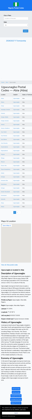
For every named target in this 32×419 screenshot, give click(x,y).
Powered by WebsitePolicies (8, 416)
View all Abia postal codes (9, 265)
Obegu (2, 158)
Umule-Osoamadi (5, 191)
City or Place (7, 15)
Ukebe (2, 173)
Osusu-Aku (4, 165)
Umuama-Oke (4, 180)
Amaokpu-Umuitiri (5, 109)
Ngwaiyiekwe (4, 150)
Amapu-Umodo (5, 121)
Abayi (2, 98)
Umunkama (4, 195)
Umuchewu (4, 184)
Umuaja (3, 177)
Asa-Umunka (4, 143)
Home (2, 82)
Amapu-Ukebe (4, 117)
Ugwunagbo (16, 98)
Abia (7, 82)
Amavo (3, 124)
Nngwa (3, 154)
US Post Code (16, 392)
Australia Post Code (16, 399)
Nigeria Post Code (16, 403)
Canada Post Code (16, 396)
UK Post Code (16, 388)
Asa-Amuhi (4, 132)
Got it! (16, 413)
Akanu (2, 102)
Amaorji (3, 113)
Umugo (3, 188)
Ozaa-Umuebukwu (5, 169)
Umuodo (3, 199)
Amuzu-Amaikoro (5, 128)
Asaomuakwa (4, 147)
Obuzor (3, 162)
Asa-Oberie (4, 139)
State (5, 22)
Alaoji (2, 106)
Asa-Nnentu (4, 135)
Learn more (23, 409)
